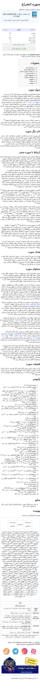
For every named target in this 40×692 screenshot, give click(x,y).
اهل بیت (9, 170)
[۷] (28, 126)
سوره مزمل (13, 571)
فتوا (10, 233)
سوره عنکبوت (8, 545)
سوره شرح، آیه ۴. (30, 385)
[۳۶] (35, 337)
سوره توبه (30, 535)
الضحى (27, 526)
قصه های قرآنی (25, 637)
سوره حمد (26, 122)
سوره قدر (14, 585)
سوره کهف (12, 539)
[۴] (4, 119)
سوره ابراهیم (16, 537)
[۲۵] (28, 221)
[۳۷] (27, 341)
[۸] (35, 147)
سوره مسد (29, 594)
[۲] (15, 108)
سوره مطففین (14, 577)
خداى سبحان (15, 290)
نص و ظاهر (6, 628)
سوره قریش (19, 590)
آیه (29, 56)
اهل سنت (27, 172)
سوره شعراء (6, 543)
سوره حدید (6, 561)
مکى (15, 96)
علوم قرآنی (36, 625)
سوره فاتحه (33, 532)
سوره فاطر (17, 549)
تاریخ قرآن (28, 622)
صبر (24, 279)
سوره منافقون (9, 565)
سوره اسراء (22, 539)
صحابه (15, 172)
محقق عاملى (35, 215)
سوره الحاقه (18, 569)
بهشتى (7, 372)
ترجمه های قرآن (15, 619)
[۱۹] (35, 202)
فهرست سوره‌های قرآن (19, 48)
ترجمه (36, 616)
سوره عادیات (19, 586)
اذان (25, 292)
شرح (19, 29)
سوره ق (6, 557)
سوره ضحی (18, 583)
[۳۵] (10, 335)
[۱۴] (19, 192)
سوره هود (10, 535)
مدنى (17, 106)
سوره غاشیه (31, 581)
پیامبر (21, 100)
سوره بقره (23, 532)
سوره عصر (16, 125)
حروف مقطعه (14, 613)
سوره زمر (11, 551)
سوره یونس (21, 535)
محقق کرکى (8, 213)
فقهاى (4, 229)
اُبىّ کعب (31, 178)
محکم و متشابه (23, 628)
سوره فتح (26, 557)
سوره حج (10, 541)
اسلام (25, 136)
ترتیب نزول (31, 110)
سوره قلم (28, 569)
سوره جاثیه (22, 555)
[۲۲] (14, 212)
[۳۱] (20, 264)
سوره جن (23, 571)
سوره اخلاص (18, 594)
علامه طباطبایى (34, 324)
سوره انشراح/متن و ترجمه (31, 515)
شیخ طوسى (25, 192)
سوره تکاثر (29, 588)
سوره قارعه (7, 586)
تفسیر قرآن (35, 618)
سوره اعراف (11, 533)
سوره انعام (21, 533)
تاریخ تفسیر (27, 616)
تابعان (10, 172)
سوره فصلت (28, 553)
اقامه (20, 292)
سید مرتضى (36, 192)
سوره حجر (6, 537)
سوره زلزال (31, 586)
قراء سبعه (24, 623)
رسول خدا (15, 256)
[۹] (4, 166)
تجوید (29, 632)
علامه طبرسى (12, 192)
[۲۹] (21, 237)
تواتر (15, 201)
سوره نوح (32, 571)
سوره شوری (17, 553)
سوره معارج (7, 569)
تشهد (15, 292)
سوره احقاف (11, 555)
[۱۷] (5, 194)
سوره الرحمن (27, 561)
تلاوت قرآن (36, 632)
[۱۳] (30, 192)
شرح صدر (7, 275)
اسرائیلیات (28, 617)
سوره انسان (18, 573)
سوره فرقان (17, 543)
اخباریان (22, 225)
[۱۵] (6, 192)
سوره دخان (33, 555)
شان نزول (8, 622)
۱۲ (10, 40)
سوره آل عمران (12, 532)
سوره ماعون (7, 590)
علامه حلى (32, 207)
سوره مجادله (29, 563)
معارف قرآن (9, 637)
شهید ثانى (19, 213)
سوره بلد (12, 581)
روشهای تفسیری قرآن (17, 616)
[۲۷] (32, 227)
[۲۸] (2, 233)
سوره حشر (19, 563)
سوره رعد (27, 537)
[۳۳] (6, 321)
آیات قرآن (21, 635)
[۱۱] (16, 186)
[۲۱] (24, 212)
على (6, 368)
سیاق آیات (7, 616)
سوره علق (23, 585)
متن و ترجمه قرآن (20, 605)
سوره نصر (6, 592)
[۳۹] (33, 374)
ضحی (31, 29)
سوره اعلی (6, 579)
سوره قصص (20, 545)
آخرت (10, 314)
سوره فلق (6, 594)
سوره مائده (30, 533)
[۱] (26, 101)
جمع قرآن (15, 622)
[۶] (1, 124)
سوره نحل (32, 539)
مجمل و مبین (9, 626)
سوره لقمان (23, 547)
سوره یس (6, 549)
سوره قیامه (29, 573)
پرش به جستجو (24, 9)
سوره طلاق (22, 567)
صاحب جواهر (16, 217)
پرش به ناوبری (35, 9)
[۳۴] (16, 327)
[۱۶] (36, 194)
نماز (30, 186)
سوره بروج (26, 579)
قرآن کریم (6, 54)
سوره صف (30, 565)
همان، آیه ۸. (32, 486)
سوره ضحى (36, 112)
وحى (1, 277)
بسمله (4, 178)
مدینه (24, 104)
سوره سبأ (26, 549)
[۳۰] (6, 247)
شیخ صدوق (6, 190)
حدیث (3, 136)
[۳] (30, 116)
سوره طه (29, 541)
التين (11, 526)
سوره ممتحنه (8, 563)
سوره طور (21, 559)
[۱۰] (25, 180)
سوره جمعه (20, 565)
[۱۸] (4, 196)
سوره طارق (16, 579)
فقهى (30, 138)
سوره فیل (30, 590)
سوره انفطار (26, 577)
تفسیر (28, 338)
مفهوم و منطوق (13, 628)
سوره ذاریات (31, 559)
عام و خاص (17, 626)
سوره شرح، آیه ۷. (30, 484)
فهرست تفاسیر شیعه (14, 617)
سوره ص (21, 551)
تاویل (22, 617)
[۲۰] (13, 210)
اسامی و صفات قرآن (24, 608)
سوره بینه (5, 585)
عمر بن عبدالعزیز (29, 182)
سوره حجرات (16, 557)
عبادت (38, 264)
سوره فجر (20, 581)
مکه (10, 37)
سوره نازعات (23, 575)
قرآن (20, 603)
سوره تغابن (33, 567)
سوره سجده (12, 547)
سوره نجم (11, 559)
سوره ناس (18, 596)
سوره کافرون (18, 592)
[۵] (13, 122)
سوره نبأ (33, 575)
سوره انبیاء (20, 541)
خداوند (27, 100)
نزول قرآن (21, 622)
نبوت (38, 287)
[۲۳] (3, 212)
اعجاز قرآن (15, 608)
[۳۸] (14, 359)
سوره (17, 54)
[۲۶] (18, 224)
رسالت (30, 279)
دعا (33, 264)
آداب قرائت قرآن (22, 632)
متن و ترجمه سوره (19, 44)
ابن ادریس (36, 199)
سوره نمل (30, 545)
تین (6, 29)
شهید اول (28, 213)
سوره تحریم (12, 567)
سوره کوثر (30, 592)
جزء (34, 35)
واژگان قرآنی (13, 635)
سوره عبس (12, 575)
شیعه (16, 170)
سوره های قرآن (30, 635)
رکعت (36, 186)
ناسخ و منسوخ (27, 629)
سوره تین (33, 585)
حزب (20, 613)
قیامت (17, 372)
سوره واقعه (16, 561)
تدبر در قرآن (13, 632)
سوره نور (27, 543)
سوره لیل (27, 583)
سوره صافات (31, 551)
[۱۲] (1, 190)
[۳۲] (3, 298)
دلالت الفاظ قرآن (26, 626)
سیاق (25, 98)
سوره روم (33, 547)
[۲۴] (30, 214)
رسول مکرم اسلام (22, 160)
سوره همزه (7, 588)
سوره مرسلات (6, 573)
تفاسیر (18, 136)
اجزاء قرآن (36, 613)
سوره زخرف (6, 553)
